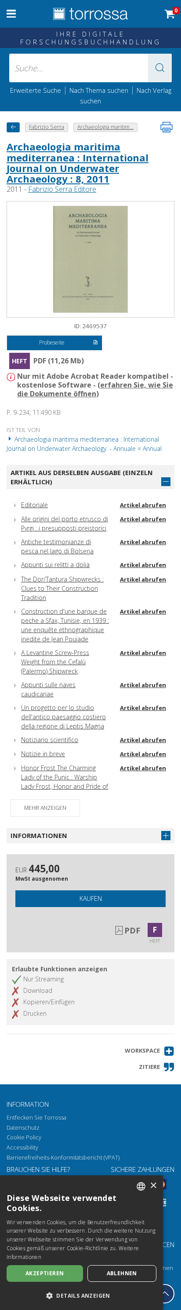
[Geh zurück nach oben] (164, 1293)
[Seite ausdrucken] (166, 127)
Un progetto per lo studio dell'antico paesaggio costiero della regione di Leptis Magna (63, 716)
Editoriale (34, 505)
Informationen (39, 835)
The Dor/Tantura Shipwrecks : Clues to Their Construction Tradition (62, 588)
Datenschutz (23, 1127)
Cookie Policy (24, 1137)
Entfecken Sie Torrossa (36, 1117)
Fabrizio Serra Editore (62, 189)
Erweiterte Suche (35, 90)
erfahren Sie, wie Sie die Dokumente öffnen (95, 389)
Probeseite (52, 342)
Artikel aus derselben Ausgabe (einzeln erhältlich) (82, 477)
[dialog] (81, 1242)
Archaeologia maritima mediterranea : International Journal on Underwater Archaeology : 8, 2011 (77, 162)
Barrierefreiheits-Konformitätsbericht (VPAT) (63, 1157)
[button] (160, 68)
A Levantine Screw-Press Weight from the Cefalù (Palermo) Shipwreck (55, 661)
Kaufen (91, 898)
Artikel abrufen (143, 505)
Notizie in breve (43, 754)
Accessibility (22, 1147)
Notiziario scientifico (49, 740)
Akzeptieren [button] (44, 1273)
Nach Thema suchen (98, 90)
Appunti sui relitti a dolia (55, 564)
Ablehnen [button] (122, 1273)
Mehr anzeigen (45, 808)
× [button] (153, 1185)
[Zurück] (13, 127)
